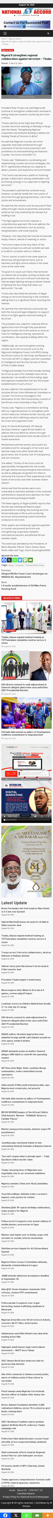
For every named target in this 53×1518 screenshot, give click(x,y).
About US (22, 1490)
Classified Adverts (26, 1493)
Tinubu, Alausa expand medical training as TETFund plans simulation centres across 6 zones (26, 618)
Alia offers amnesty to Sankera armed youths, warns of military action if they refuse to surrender (25, 1377)
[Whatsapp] (14, 560)
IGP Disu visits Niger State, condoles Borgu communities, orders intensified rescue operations (23, 1071)
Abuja (11, 565)
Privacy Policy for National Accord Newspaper (26, 1496)
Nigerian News (7, 50)
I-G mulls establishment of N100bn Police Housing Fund (23, 585)
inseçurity (20, 565)
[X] (9, 560)
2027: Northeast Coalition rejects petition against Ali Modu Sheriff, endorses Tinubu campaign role (23, 1425)
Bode (5, 63)
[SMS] (25, 560)
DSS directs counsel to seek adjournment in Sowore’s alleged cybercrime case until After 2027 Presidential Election (26, 665)
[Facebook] (4, 560)
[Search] (48, 33)
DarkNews (40, 1502)
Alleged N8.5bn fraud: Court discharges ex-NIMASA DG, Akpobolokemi (24, 573)
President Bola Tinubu (35, 565)
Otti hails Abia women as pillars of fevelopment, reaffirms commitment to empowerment (26, 713)
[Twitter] (20, 560)
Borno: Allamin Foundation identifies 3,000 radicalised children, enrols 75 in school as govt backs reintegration (25, 1408)
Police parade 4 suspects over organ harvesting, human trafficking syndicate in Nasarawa (22, 1306)
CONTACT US (36, 1490)
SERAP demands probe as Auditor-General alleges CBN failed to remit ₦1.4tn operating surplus (24, 1054)
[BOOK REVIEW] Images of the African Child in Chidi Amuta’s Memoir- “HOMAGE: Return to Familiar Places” (24, 1115)
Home (12, 1490)
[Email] (30, 560)
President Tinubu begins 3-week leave (21, 979)
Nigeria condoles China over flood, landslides (24, 1183)
